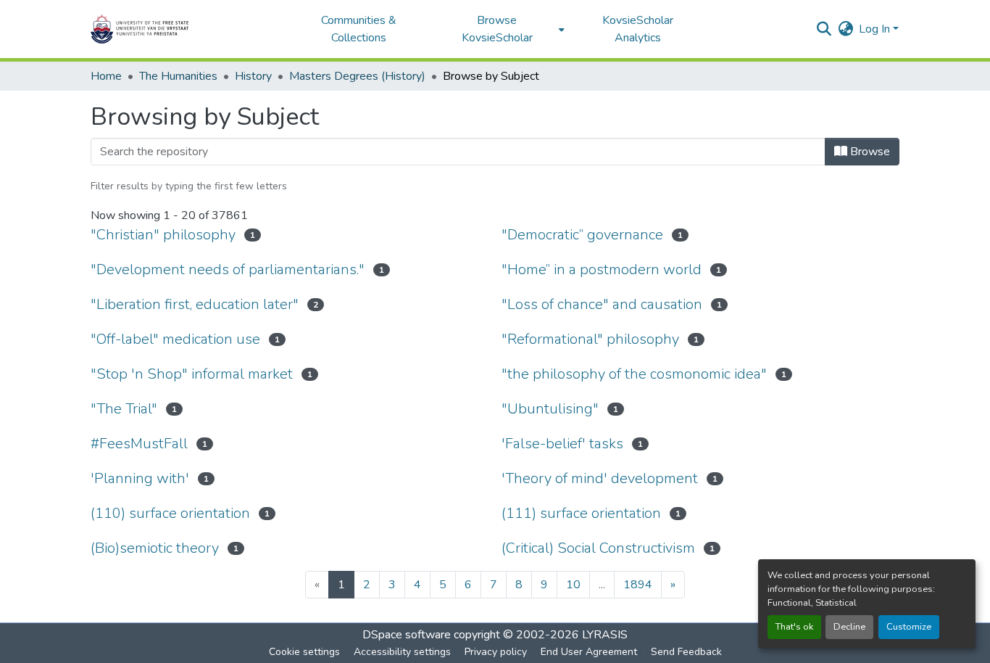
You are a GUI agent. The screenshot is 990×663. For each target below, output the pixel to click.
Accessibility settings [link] (402, 652)
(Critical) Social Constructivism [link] (598, 548)
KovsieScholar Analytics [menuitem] (637, 29)
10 (573, 585)
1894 (637, 585)
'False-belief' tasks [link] (562, 443)
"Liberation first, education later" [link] (195, 304)
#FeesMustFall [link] (139, 443)
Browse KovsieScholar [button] (497, 29)
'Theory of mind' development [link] (600, 478)
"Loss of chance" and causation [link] (602, 304)
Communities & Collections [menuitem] (358, 29)
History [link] (253, 76)
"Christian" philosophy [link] (163, 234)
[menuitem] (501, 29)
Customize (908, 626)
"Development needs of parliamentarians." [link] (228, 269)
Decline (849, 626)
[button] (185, 29)
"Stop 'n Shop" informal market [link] (192, 374)
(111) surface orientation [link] (581, 513)
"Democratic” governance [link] (582, 234)
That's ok (794, 626)
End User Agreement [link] (589, 652)
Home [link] (106, 76)
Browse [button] (868, 152)
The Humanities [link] (178, 76)
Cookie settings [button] (304, 652)
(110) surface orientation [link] (170, 513)
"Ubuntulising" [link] (550, 409)
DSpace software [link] (406, 635)
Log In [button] (876, 29)
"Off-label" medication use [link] (175, 339)
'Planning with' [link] (140, 478)
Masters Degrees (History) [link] (357, 76)
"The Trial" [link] (124, 409)
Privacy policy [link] (496, 652)
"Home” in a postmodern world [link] (602, 269)
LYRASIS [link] (605, 635)
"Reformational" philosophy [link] (590, 339)
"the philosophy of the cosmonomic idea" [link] (634, 374)
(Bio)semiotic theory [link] (155, 548)
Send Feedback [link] (686, 652)
